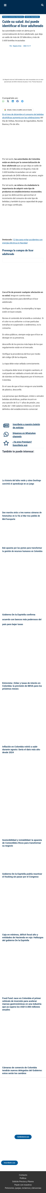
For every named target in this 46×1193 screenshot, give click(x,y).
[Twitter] (12, 1103)
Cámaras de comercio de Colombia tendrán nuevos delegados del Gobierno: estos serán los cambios (22, 1070)
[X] (8, 101)
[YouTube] (29, 1103)
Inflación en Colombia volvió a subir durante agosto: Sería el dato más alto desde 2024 (21, 749)
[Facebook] (17, 101)
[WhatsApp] (3, 101)
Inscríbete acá (9, 1163)
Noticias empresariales (32, 17)
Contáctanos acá (23, 1137)
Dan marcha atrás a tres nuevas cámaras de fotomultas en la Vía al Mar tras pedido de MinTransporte (22, 515)
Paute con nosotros (23, 1185)
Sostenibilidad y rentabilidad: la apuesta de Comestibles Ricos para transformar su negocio (22, 843)
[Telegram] (22, 101)
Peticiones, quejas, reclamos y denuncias (23, 1188)
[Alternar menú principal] (5, 5)
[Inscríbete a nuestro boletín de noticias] (6, 425)
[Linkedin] (16, 1103)
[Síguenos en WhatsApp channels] (6, 434)
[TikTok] (25, 1103)
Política (23, 1178)
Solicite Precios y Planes (23, 1181)
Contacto (23, 1175)
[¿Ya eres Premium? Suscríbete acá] (6, 443)
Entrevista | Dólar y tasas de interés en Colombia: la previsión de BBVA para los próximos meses (22, 686)
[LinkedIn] (13, 101)
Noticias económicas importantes (13, 17)
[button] (42, 5)
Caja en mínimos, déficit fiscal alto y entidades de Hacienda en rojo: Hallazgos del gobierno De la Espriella (22, 937)
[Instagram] (21, 1103)
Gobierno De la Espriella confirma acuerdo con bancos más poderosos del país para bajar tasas (21, 619)
